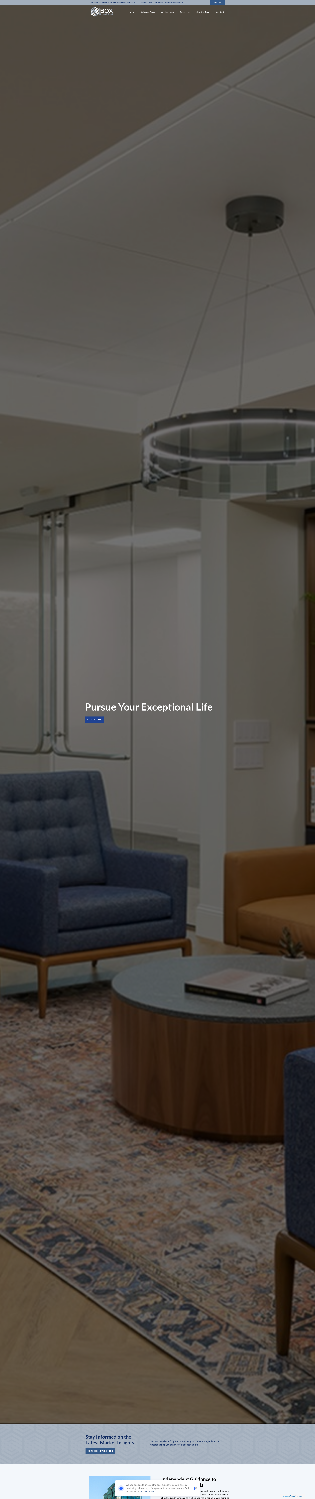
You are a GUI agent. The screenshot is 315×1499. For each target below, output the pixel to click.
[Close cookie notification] (196, 1488)
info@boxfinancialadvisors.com (170, 2)
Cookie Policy (147, 1491)
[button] (132, 12)
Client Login (217, 2)
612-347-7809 (146, 2)
